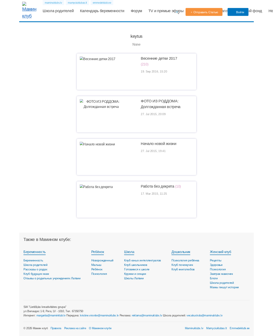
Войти (239, 12)
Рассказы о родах (35, 269)
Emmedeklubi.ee (240, 328)
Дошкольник (180, 252)
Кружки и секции (135, 273)
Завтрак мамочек (221, 273)
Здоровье (216, 264)
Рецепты (215, 260)
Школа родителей (58, 11)
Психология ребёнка (185, 260)
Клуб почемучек (182, 264)
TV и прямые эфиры (166, 11)
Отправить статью (205, 12)
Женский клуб (220, 252)
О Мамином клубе (100, 328)
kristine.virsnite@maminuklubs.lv (99, 315)
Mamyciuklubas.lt (216, 328)
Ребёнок (97, 252)
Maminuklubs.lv (194, 328)
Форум (136, 11)
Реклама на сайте (75, 328)
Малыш (96, 264)
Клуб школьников (135, 264)
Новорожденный (102, 260)
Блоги (214, 278)
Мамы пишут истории (224, 287)
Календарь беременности (102, 11)
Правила (56, 328)
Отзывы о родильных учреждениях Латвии (52, 278)
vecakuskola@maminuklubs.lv (205, 315)
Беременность (34, 252)
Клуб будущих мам (36, 273)
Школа (129, 252)
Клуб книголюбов (183, 269)
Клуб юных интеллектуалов (142, 260)
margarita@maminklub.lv (51, 315)
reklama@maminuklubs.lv (147, 315)
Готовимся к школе (137, 269)
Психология (99, 273)
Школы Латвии (134, 278)
